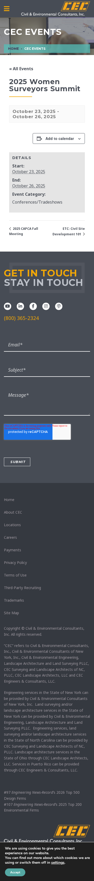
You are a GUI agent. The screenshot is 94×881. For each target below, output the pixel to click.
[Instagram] (46, 305)
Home (9, 499)
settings (57, 862)
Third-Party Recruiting (22, 587)
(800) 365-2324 (21, 318)
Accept (15, 872)
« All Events (21, 69)
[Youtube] (7, 305)
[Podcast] (58, 305)
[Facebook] (33, 305)
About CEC (13, 512)
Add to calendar (59, 138)
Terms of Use (15, 575)
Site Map (11, 612)
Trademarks (14, 600)
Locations (12, 524)
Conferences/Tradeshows (37, 202)
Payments (12, 549)
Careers (10, 537)
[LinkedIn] (20, 305)
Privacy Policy (15, 562)
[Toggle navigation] (6, 9)
